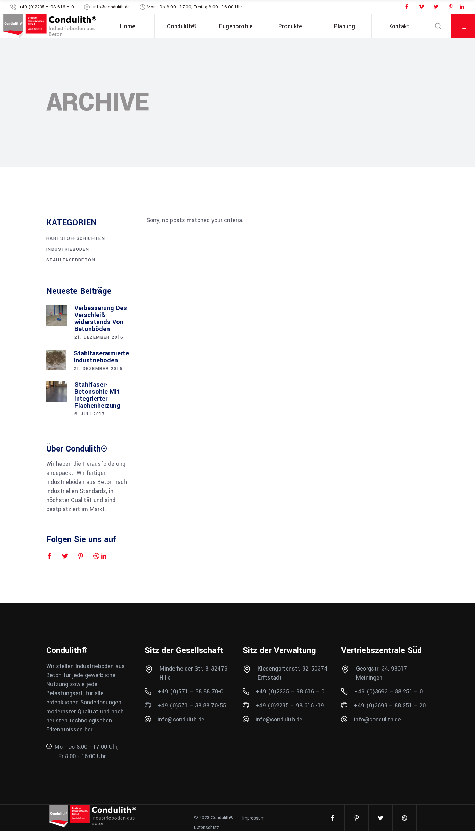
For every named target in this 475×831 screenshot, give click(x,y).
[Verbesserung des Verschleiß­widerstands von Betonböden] (56, 315)
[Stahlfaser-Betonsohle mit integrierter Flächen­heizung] (56, 391)
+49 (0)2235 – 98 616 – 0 (46, 7)
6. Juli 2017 (89, 414)
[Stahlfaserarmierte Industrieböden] (56, 360)
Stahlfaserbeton (70, 260)
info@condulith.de (111, 7)
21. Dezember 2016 (98, 337)
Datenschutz (206, 827)
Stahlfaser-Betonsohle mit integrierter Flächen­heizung (97, 395)
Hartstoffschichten (75, 238)
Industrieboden (67, 249)
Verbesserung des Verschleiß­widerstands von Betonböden (100, 319)
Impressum (253, 818)
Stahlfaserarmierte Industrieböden (101, 357)
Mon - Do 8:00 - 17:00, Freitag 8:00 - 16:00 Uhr (194, 7)
